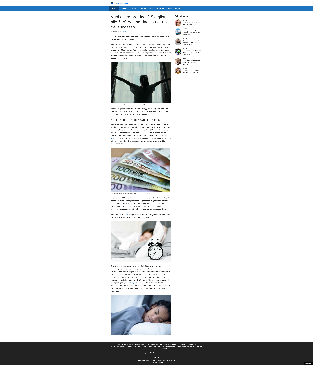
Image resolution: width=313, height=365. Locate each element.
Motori (143, 8)
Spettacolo (160, 8)
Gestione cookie (308, 363)
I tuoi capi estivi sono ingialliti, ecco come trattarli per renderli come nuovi (192, 32)
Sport (170, 8)
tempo (125, 215)
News (151, 8)
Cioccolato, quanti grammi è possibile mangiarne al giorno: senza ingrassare (191, 42)
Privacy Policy (153, 362)
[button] (201, 8)
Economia (124, 8)
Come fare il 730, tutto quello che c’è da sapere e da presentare (191, 62)
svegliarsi (133, 283)
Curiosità (114, 8)
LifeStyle (134, 8)
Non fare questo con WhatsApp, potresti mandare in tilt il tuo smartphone (192, 52)
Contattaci (169, 353)
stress (113, 138)
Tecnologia (179, 8)
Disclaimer (161, 362)
